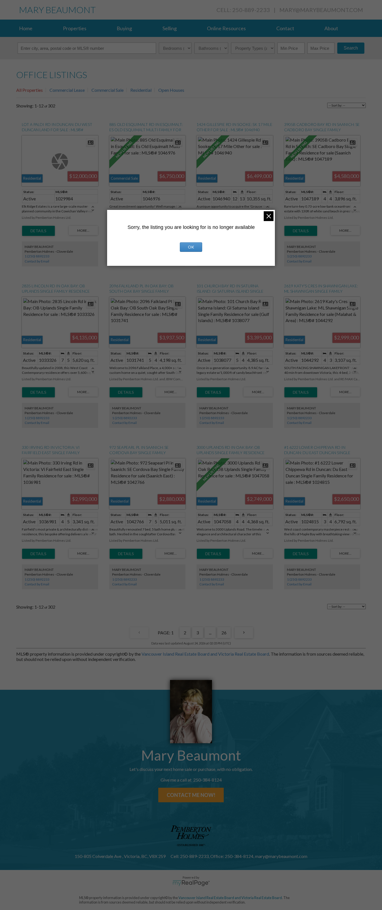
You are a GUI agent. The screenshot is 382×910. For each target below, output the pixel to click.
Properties (74, 28)
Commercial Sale (107, 90)
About (331, 28)
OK (191, 247)
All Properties (29, 90)
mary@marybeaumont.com (321, 9)
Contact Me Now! (191, 795)
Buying (124, 28)
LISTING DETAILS (38, 231)
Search (351, 48)
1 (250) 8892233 (37, 256)
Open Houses (171, 90)
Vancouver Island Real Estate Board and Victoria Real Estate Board (205, 653)
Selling (169, 28)
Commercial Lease (67, 90)
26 (224, 632)
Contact (285, 28)
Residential (141, 90)
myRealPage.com (191, 883)
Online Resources (226, 28)
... (210, 632)
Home (25, 28)
